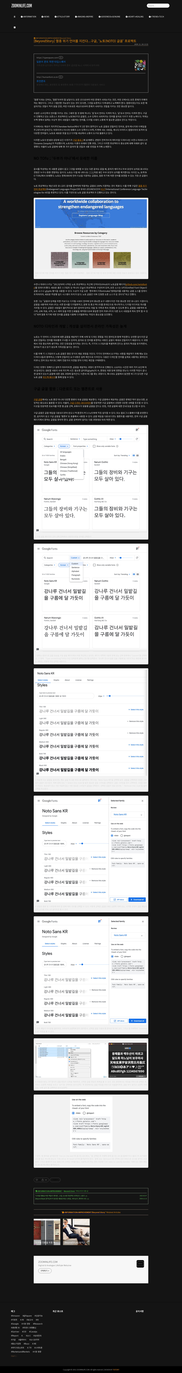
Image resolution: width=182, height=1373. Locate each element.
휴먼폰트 (41, 81)
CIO (24, 1331)
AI (38, 1319)
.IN (22, 1319)
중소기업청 (16, 1343)
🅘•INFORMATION (28, 16)
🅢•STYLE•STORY (62, 16)
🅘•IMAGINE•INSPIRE (84, 16)
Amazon (16, 1315)
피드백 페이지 (49, 377)
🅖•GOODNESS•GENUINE (109, 16)
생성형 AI (16, 1327)
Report (15, 1335)
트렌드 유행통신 (30, 1327)
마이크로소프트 (18, 1347)
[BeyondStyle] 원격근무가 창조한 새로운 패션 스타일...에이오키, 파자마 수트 (60, 1198)
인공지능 (39, 1315)
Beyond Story (69, 1191)
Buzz (27, 1343)
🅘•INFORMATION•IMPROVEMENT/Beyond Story (52, 38)
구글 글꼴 (38, 399)
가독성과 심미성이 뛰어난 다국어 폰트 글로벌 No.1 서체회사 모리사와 (68, 65)
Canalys (33, 1331)
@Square (28, 1315)
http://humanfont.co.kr (47, 77)
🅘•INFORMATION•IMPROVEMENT (49, 1191)
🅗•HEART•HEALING (134, 16)
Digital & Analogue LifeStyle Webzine (54, 1265)
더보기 (13, 1356)
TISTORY (116, 1369)
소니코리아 (35, 1339)
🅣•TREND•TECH (156, 16)
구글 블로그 (78, 140)
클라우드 (23, 1339)
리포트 (14, 1319)
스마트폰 (38, 1347)
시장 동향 (37, 1351)
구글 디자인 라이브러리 (80, 402)
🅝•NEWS (45, 16)
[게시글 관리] (46, 1180)
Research (38, 1323)
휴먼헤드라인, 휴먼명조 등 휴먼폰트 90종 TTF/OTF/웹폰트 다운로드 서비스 (71, 84)
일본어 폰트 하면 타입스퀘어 (51, 61)
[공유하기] (42, 1180)
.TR (29, 1347)
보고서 (30, 1319)
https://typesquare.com (47, 58)
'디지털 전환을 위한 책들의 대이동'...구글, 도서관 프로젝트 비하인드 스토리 (60, 1195)
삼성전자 (38, 1335)
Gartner (15, 1331)
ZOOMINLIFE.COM (48, 1261)
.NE (34, 1343)
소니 (29, 1335)
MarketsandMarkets (21, 1351)
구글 (14, 1339)
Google (15, 1323)
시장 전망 (26, 1323)
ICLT (103, 189)
